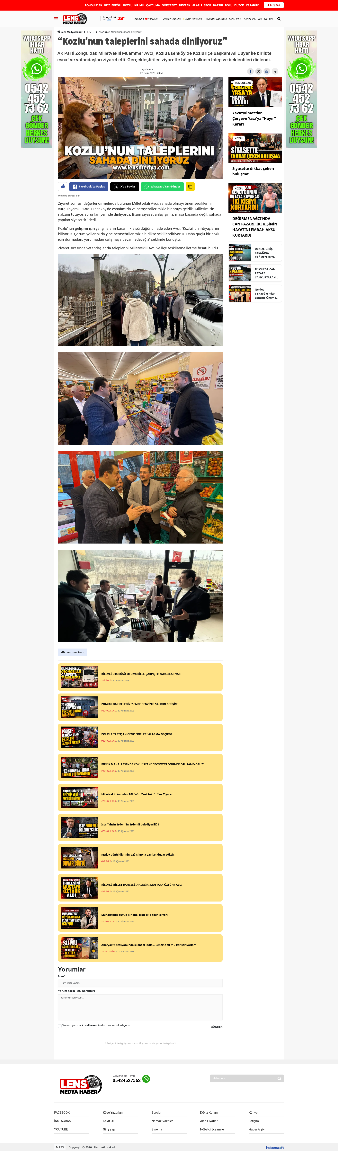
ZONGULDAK (93, 5)
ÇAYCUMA (153, 5)
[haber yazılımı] (275, 1147)
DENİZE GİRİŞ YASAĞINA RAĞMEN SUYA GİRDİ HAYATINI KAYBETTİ (265, 253)
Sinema (157, 1129)
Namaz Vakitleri (162, 1121)
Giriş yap (109, 1129)
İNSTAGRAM (63, 1121)
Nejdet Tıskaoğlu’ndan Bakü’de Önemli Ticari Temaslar (265, 294)
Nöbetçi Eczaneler (212, 1129)
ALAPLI (197, 5)
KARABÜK (252, 5)
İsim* (62, 976)
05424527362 (127, 1080)
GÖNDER (216, 1026)
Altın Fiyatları (209, 1121)
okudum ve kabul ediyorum (97, 1025)
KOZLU (127, 5)
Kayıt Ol (108, 1121)
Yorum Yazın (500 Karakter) (76, 991)
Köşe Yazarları (113, 1112)
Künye (253, 1112)
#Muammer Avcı (72, 652)
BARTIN (218, 5)
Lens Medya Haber (71, 32)
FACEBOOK (62, 1112)
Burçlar (156, 1112)
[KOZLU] (255, 147)
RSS (61, 1147)
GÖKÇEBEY (169, 5)
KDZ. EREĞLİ (112, 5)
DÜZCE (239, 5)
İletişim (254, 1121)
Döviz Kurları (209, 1112)
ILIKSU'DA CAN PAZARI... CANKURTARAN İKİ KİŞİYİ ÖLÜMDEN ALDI (265, 273)
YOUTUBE (61, 1129)
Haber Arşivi (257, 1129)
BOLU (228, 5)
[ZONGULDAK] (255, 92)
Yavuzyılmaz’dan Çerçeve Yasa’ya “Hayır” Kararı (254, 118)
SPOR (207, 5)
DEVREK (184, 5)
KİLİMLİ (139, 5)
